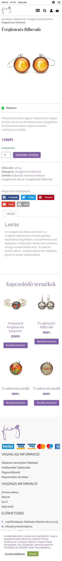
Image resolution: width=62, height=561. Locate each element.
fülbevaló (17, 175)
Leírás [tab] (11, 213)
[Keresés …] (45, 10)
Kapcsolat (22, 2)
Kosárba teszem (27, 155)
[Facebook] (53, 2)
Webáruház (20, 19)
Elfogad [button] (33, 553)
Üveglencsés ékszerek (40, 19)
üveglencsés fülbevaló (39, 179)
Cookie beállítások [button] (15, 553)
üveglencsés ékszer (13, 179)
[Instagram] (59, 2)
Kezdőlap (6, 19)
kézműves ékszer (34, 175)
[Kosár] (57, 10)
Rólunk (5, 2)
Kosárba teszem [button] (15, 345)
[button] (37, 10)
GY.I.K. (13, 2)
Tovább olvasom (47, 402)
